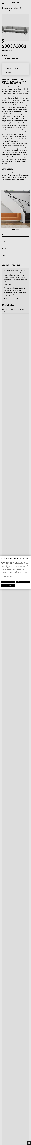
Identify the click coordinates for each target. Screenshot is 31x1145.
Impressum (10, 576)
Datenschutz (4, 576)
